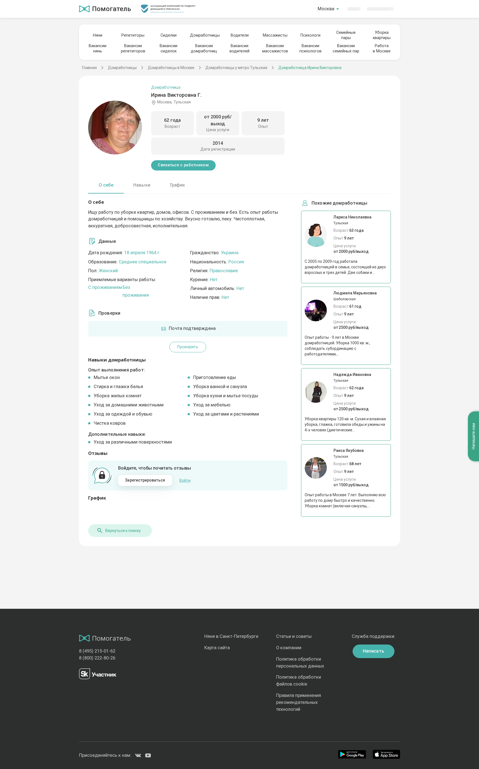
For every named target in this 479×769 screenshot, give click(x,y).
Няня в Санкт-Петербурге (231, 636)
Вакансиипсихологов (310, 49)
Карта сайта (217, 647)
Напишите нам (473, 436)
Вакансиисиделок (168, 49)
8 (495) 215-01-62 (97, 651)
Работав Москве (382, 49)
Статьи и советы (294, 636)
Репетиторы (132, 35)
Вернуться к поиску (123, 530)
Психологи (310, 35)
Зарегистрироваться (145, 480)
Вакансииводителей (239, 49)
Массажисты (275, 35)
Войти (184, 480)
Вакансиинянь (97, 49)
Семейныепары (346, 35)
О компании (288, 647)
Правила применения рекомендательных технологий (298, 702)
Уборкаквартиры (382, 35)
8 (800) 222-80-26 (97, 658)
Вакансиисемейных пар (346, 49)
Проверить (187, 347)
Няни (97, 35)
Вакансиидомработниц (204, 49)
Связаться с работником (183, 165)
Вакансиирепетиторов (133, 49)
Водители (240, 35)
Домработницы (204, 35)
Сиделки (168, 35)
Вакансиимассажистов (275, 49)
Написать (373, 651)
